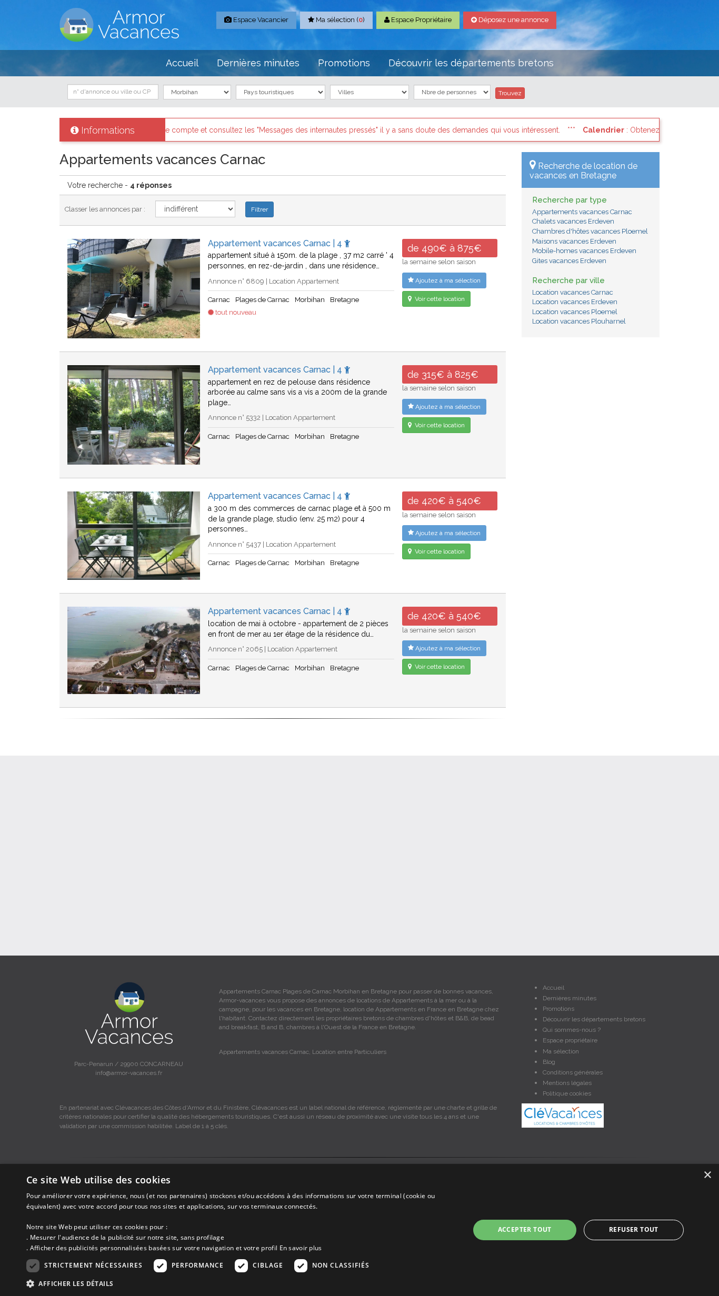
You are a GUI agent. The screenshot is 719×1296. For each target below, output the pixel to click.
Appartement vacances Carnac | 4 (276, 243)
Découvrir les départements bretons (471, 62)
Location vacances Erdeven (574, 302)
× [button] (707, 1175)
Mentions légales (567, 1083)
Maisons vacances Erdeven (574, 241)
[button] (241, 1283)
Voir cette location (439, 299)
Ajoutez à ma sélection (447, 280)
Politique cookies (567, 1093)
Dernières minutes (258, 62)
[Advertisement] (591, 506)
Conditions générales (573, 1072)
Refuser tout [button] (633, 1229)
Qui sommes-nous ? (572, 1029)
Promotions (344, 62)
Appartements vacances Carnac (582, 212)
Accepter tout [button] (525, 1229)
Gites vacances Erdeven (569, 261)
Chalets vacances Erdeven (573, 221)
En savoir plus (300, 1247)
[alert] (359, 1230)
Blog (549, 1062)
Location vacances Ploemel (574, 312)
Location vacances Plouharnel (579, 321)
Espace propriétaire (570, 1040)
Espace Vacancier (260, 20)
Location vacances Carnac (572, 292)
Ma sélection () (339, 20)
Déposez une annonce (512, 20)
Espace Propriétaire (421, 20)
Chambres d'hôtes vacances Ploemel (590, 231)
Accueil (182, 62)
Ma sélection (561, 1051)
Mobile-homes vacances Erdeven (584, 251)
